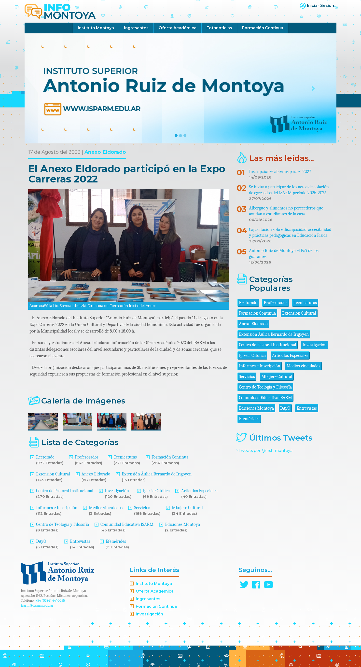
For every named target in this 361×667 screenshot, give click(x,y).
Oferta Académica (177, 28)
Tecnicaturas (125, 457)
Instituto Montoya (96, 28)
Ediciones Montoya (182, 524)
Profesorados (86, 457)
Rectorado (45, 457)
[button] (48, 88)
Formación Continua (262, 28)
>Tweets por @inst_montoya (264, 450)
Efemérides (116, 541)
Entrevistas (80, 541)
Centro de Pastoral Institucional (64, 490)
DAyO (41, 541)
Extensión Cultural (53, 474)
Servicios (142, 507)
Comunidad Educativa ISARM (126, 524)
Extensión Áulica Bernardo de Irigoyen (157, 474)
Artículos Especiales (199, 490)
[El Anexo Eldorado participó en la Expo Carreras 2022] (43, 422)
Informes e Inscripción (56, 507)
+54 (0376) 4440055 (50, 600)
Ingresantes (136, 28)
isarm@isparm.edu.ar (37, 605)
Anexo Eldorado (105, 152)
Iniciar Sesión (320, 5)
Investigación (117, 490)
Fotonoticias (219, 28)
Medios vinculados (106, 507)
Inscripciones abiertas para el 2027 (280, 171)
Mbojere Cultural (187, 507)
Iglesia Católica (156, 490)
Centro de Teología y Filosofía (62, 524)
